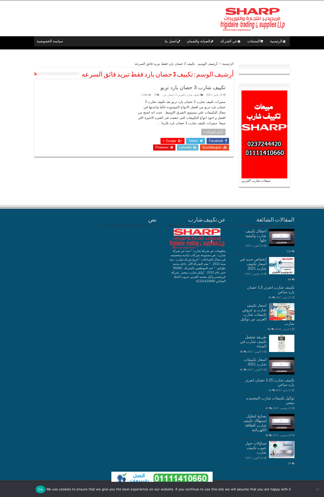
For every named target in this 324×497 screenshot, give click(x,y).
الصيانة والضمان (198, 41)
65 (269, 329)
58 (241, 351)
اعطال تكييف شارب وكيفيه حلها (256, 235)
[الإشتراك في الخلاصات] (35, 74)
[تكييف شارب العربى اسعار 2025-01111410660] (252, 17)
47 (267, 408)
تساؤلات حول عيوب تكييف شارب (256, 447)
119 (289, 251)
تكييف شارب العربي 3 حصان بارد (181, 94)
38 (266, 435)
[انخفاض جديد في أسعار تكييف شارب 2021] (281, 265)
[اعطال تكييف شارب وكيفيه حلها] (281, 237)
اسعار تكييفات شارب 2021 (255, 361)
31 (270, 390)
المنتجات (253, 41)
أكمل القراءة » (213, 132)
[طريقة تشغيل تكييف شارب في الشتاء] (281, 343)
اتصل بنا (171, 41)
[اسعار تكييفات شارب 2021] (281, 366)
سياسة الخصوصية (50, 41)
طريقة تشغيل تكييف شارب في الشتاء (253, 341)
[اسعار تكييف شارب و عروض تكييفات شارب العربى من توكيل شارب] (281, 311)
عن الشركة (228, 41)
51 (241, 369)
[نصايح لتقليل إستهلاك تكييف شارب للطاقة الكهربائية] (281, 422)
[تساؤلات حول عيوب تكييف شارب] (281, 449)
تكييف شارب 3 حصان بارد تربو (193, 87)
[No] (317, 489)
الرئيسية (276, 41)
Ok (40, 489)
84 (289, 279)
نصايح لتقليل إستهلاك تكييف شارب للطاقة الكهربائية (255, 423)
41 (270, 297)
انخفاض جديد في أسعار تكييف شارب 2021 (253, 263)
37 (289, 463)
